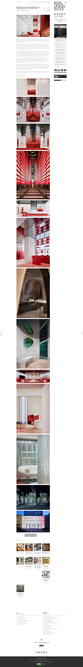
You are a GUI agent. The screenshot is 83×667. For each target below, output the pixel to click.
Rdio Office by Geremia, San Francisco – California (29, 553)
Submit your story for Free (60, 19)
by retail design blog (29, 555)
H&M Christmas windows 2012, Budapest (46, 566)
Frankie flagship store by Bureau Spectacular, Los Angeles (46, 580)
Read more (46, 660)
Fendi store (20, 565)
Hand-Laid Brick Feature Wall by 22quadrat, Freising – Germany (20, 594)
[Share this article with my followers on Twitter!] (29, 535)
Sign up (41, 645)
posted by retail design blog (20, 10)
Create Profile (60, 21)
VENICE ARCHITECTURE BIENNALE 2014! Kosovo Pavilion (46, 553)
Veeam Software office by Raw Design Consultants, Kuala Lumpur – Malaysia (37, 566)
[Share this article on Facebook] (26, 535)
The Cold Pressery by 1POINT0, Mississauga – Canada (37, 553)
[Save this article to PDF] (35, 535)
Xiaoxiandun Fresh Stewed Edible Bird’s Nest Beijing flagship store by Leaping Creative (28, 8)
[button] (31, 662)
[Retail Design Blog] (60, 6)
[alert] (41, 661)
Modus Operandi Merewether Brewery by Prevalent (28, 566)
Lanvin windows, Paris (20, 552)
